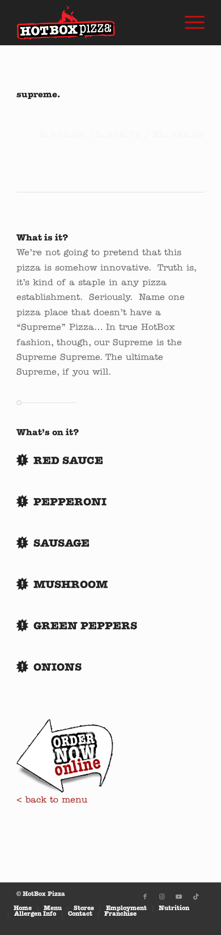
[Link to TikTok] (196, 897)
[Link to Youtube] (179, 897)
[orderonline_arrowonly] (64, 756)
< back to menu (51, 800)
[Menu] (189, 22)
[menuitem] (189, 22)
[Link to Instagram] (162, 897)
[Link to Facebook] (145, 897)
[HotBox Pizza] (91, 22)
